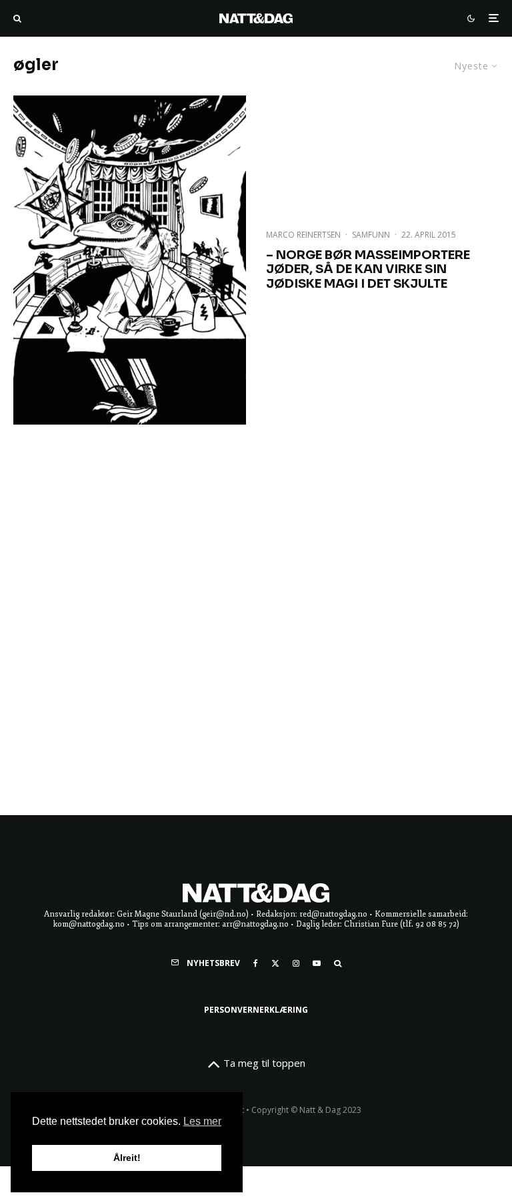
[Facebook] (256, 963)
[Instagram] (296, 963)
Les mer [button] (202, 1121)
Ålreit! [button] (127, 1157)
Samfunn (371, 234)
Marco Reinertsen (303, 234)
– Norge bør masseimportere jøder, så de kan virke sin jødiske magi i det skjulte (368, 269)
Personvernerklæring (256, 1009)
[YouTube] (316, 963)
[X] (275, 963)
